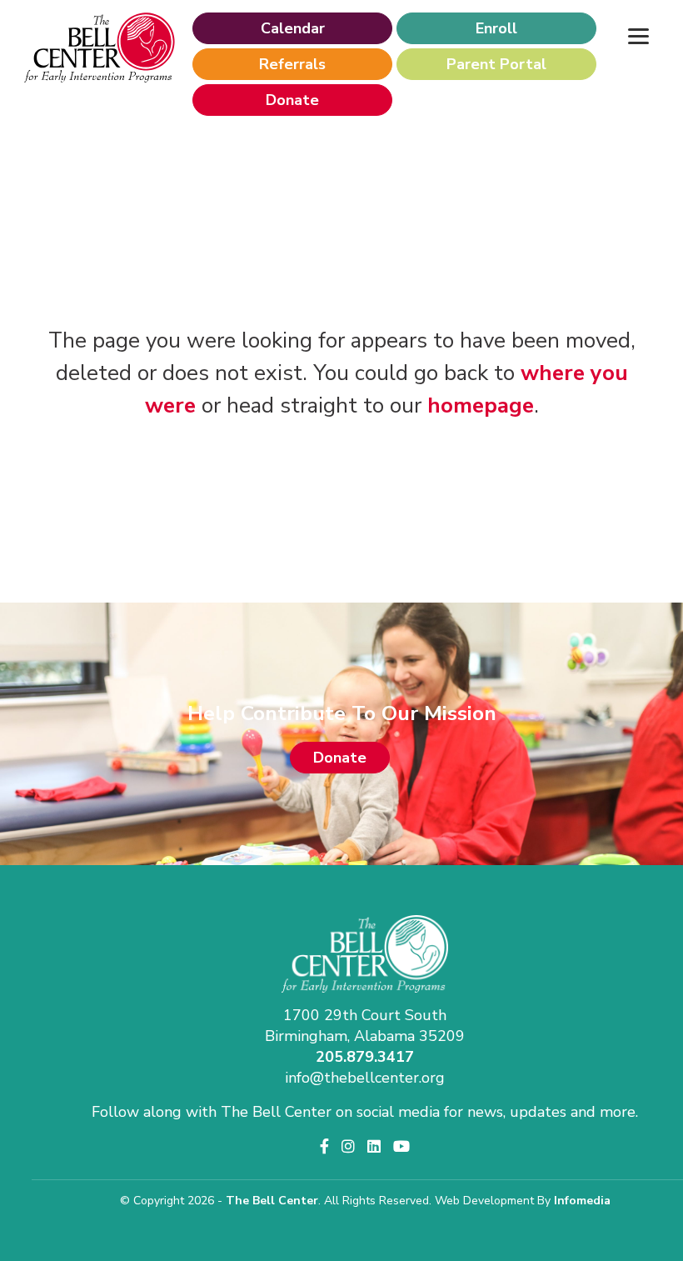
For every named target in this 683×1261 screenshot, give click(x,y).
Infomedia (582, 1200)
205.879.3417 (365, 1057)
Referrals (292, 64)
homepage (480, 405)
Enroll (496, 28)
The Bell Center (272, 1200)
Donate (292, 100)
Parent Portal (496, 64)
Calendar (293, 28)
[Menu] (638, 35)
